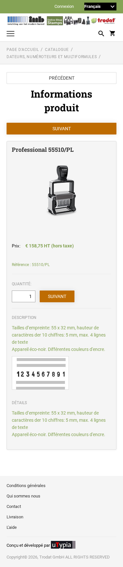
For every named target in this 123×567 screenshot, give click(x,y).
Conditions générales (26, 485)
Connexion (64, 7)
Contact (14, 506)
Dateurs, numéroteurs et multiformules (52, 57)
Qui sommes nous (23, 496)
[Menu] (10, 34)
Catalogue (57, 49)
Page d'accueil (23, 49)
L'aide (12, 527)
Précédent (61, 78)
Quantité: (21, 284)
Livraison (15, 516)
